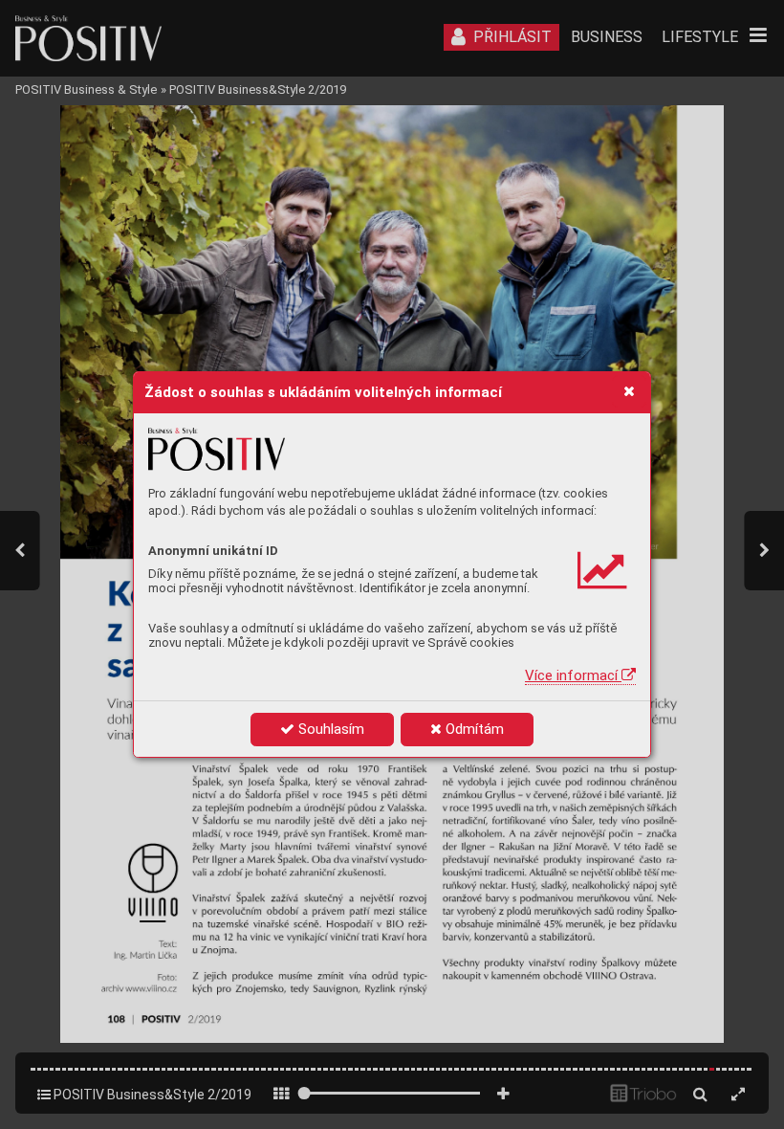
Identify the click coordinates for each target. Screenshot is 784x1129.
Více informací (573, 675)
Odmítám (473, 729)
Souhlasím (329, 729)
